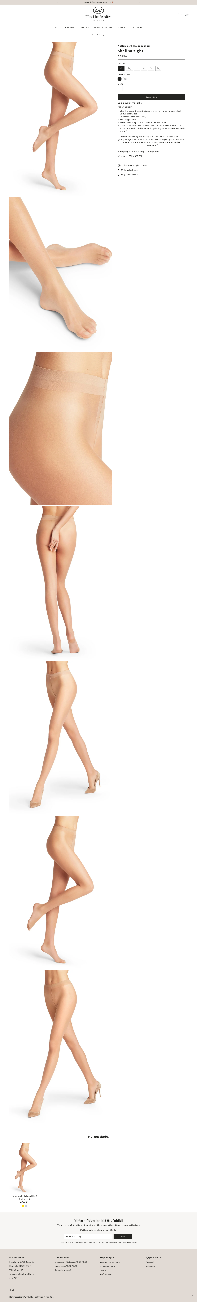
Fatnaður (84, 28)
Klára (123, 1237)
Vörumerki (70, 28)
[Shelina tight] (24, 1168)
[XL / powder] (26, 1206)
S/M (129, 68)
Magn (120, 84)
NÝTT (57, 28)
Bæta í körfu (151, 97)
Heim (93, 35)
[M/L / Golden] (23, 1206)
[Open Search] (178, 15)
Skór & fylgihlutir (103, 28)
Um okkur (137, 28)
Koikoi (52, 1297)
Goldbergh (122, 28)
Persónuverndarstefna (110, 1262)
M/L (121, 68)
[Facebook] (10, 1290)
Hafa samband (106, 1274)
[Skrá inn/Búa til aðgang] (182, 15)
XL (158, 68)
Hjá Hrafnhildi (36, 1297)
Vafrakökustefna (107, 1266)
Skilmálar (104, 1270)
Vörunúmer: (123, 156)
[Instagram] (13, 1290)
